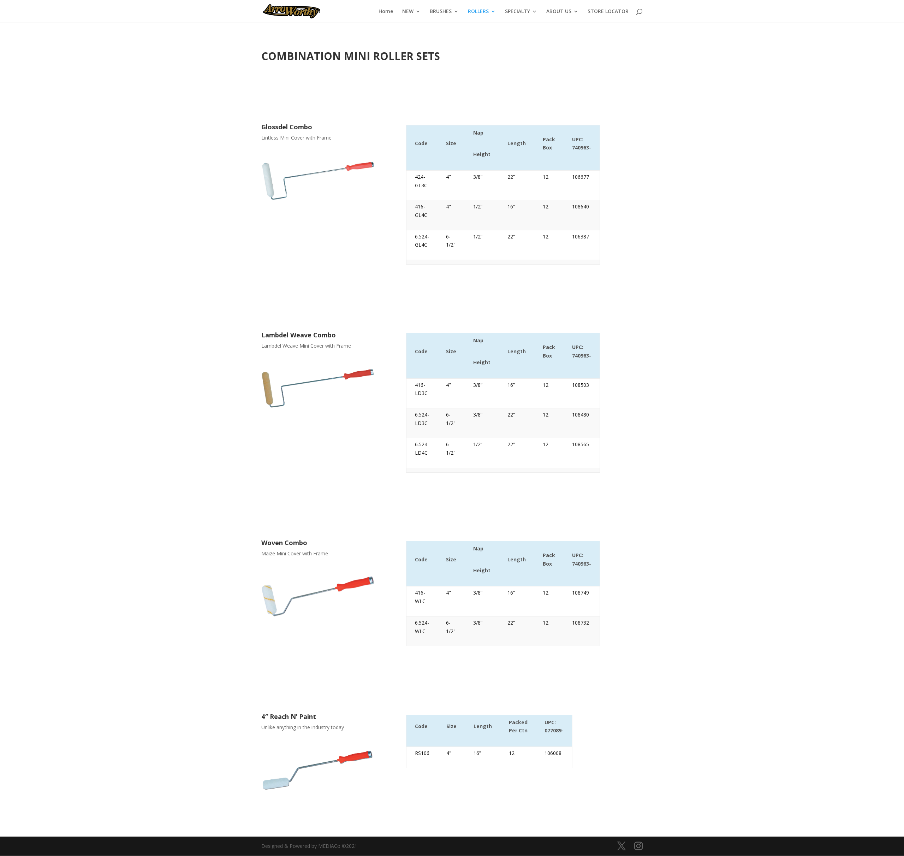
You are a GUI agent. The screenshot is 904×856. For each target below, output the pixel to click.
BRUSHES (441, 11)
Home (386, 11)
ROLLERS (478, 11)
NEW (408, 11)
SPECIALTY (517, 11)
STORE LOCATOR (608, 11)
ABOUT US (558, 11)
